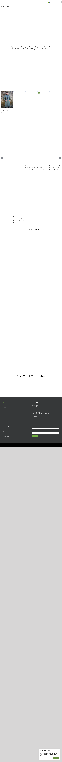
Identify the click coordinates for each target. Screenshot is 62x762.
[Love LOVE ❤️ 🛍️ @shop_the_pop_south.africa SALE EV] (14, 384)
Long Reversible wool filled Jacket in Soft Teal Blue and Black (19, 219)
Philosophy (5, 407)
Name (33, 431)
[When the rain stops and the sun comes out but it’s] (25, 388)
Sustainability (5, 409)
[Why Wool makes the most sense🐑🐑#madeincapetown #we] (36, 385)
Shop (3, 404)
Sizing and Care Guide (7, 426)
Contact (4, 412)
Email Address (34, 426)
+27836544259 (37, 412)
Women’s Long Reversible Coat (6, 111)
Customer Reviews (6, 436)
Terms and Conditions (7, 433)
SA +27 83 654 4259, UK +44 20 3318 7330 (42, 413)
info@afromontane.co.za (38, 415)
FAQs (3, 431)
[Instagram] (33, 422)
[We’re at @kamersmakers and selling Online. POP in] (47, 382)
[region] (49, 754)
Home (4, 402)
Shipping (4, 429)
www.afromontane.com (38, 416)
